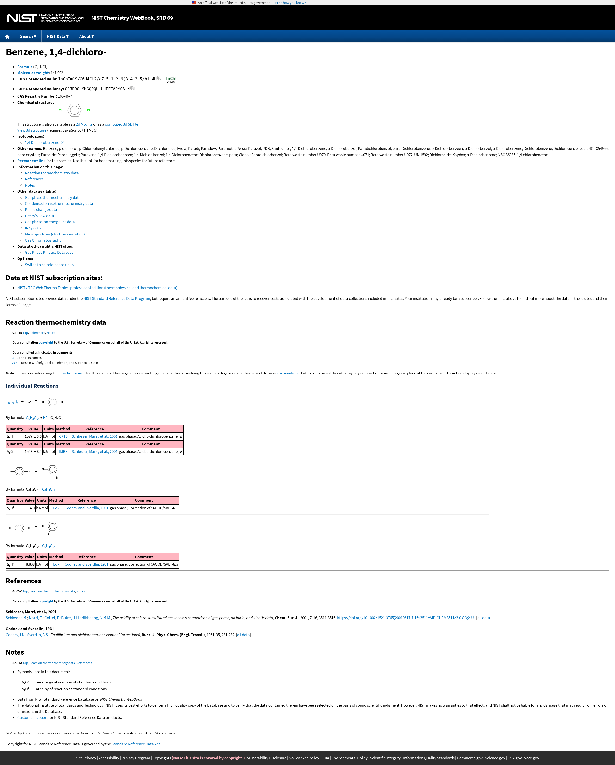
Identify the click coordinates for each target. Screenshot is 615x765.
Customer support (32, 717)
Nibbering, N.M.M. (96, 617)
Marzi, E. (36, 617)
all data (483, 617)
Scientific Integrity (385, 757)
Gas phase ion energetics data (50, 221)
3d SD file (130, 124)
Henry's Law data (39, 215)
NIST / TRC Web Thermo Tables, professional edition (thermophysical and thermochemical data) (97, 287)
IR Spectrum (35, 228)
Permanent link (31, 160)
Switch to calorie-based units (49, 264)
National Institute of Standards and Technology (45, 18)
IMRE (63, 451)
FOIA (325, 757)
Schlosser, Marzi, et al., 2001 (94, 436)
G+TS (63, 436)
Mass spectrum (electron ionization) (55, 234)
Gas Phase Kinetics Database (49, 252)
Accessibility (108, 757)
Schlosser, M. (16, 617)
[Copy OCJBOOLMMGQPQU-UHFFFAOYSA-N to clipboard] (132, 89)
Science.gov (495, 757)
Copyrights (162, 757)
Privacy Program (136, 757)
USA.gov (515, 757)
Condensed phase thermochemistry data (59, 203)
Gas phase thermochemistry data (53, 197)
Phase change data (41, 209)
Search (26, 36)
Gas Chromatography (43, 240)
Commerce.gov (470, 757)
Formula (25, 66)
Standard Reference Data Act (135, 743)
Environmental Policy (350, 757)
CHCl (12, 402)
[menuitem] (7, 36)
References (34, 179)
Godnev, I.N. (15, 634)
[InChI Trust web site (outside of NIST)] (171, 82)
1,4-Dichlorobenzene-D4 (45, 142)
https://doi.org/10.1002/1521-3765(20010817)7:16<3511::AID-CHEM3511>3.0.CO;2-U (405, 617)
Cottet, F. (52, 617)
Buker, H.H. (70, 617)
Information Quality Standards (429, 757)
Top (25, 332)
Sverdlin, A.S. (38, 634)
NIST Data (56, 36)
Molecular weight (33, 72)
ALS (14, 362)
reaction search (72, 373)
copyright (46, 342)
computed (113, 124)
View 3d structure (31, 130)
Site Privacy (86, 757)
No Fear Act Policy (304, 757)
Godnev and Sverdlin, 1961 (86, 508)
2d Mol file (84, 124)
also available (287, 373)
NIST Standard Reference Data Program (116, 298)
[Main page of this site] (7, 36)
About (85, 36)
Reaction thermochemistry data (52, 173)
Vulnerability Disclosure (266, 757)
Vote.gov (531, 757)
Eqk (56, 508)
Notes (30, 185)
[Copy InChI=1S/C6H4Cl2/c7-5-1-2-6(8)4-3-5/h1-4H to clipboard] (159, 79)
